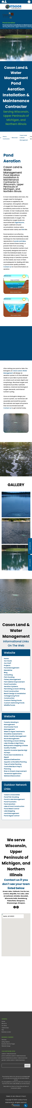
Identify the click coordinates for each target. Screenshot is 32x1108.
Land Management (11, 813)
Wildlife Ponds (9, 705)
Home (6, 658)
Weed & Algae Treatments (14, 731)
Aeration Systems (11, 686)
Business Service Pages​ (8, 1044)
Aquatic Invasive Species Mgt (15, 750)
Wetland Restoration (12, 776)
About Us (4, 1023)
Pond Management (12, 668)
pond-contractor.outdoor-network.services (14, 1056)
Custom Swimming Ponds (14, 703)
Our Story (4, 1025)
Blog (5, 672)
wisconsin (15, 137)
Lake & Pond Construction (14, 806)
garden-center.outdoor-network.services (13, 1060)
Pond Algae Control (11, 816)
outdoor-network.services (9, 1054)
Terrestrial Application (13, 773)
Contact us (7, 267)
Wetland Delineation (12, 759)
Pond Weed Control (11, 809)
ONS (16, 1105)
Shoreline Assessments (13, 734)
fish (23, 230)
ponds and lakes (20, 241)
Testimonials (5, 1028)
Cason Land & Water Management (24, 138)
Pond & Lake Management (14, 799)
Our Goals (8, 661)
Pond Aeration (9, 804)
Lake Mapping (9, 811)
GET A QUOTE (30, 563)
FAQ (3, 1030)
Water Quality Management (15, 736)
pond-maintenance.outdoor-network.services (14, 1058)
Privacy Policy (19, 1086)
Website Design (6, 1046)
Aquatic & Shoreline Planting (15, 762)
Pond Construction (11, 691)
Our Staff (7, 663)
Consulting (8, 675)
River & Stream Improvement (15, 771)
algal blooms (19, 222)
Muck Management (12, 738)
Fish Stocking (9, 677)
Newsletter (8, 670)
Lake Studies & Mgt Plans (14, 743)
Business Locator (6, 1032)
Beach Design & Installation (15, 693)
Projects (7, 665)
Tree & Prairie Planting (12, 764)
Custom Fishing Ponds (13, 700)
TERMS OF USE (10, 1096)
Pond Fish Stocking (11, 797)
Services (4, 1039)
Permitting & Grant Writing (14, 689)
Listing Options (6, 1042)
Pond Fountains (10, 684)
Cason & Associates (12, 795)
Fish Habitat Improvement (14, 682)
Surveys (7, 752)
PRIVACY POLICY (21, 1096)
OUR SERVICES (30, 546)
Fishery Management (12, 679)
